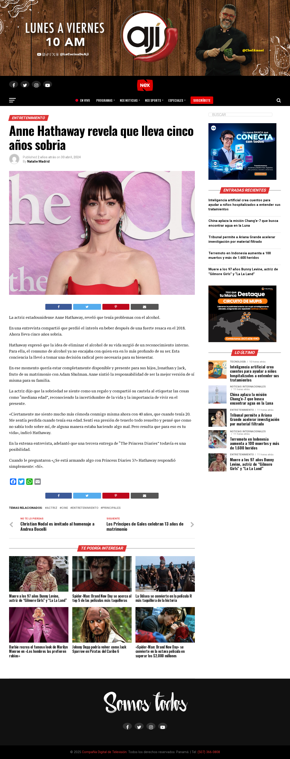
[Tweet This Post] (87, 307)
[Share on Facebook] (58, 307)
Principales (111, 508)
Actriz (52, 508)
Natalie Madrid (38, 161)
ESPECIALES (175, 100)
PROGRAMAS (104, 100)
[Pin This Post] (115, 307)
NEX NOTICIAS (129, 100)
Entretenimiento (85, 508)
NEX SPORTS (153, 100)
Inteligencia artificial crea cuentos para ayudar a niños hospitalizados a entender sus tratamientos (244, 204)
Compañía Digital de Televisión (104, 752)
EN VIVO (83, 100)
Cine (64, 508)
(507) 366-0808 (209, 752)
